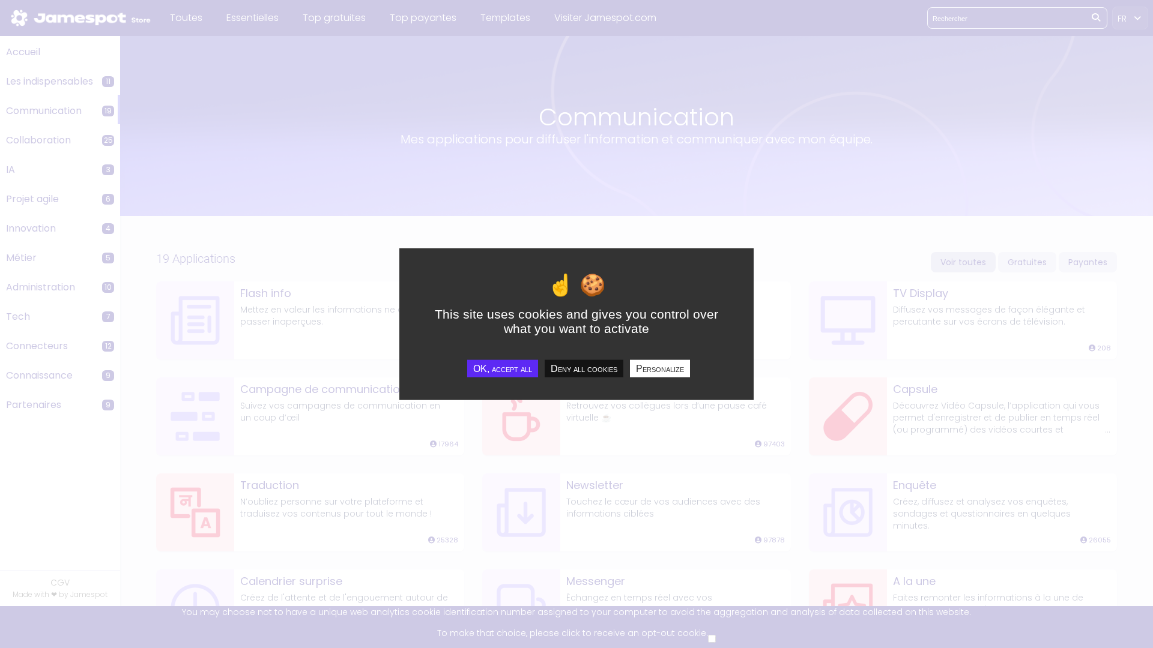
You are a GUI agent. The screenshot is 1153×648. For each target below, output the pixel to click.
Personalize (660, 368)
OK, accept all (502, 368)
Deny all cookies (584, 368)
